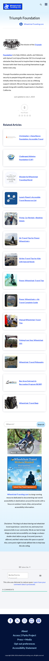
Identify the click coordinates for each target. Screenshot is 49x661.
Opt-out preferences (24, 643)
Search (41, 424)
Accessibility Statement (24, 648)
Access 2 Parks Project (24, 635)
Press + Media (24, 639)
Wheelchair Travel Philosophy (31, 362)
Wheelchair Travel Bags (28, 403)
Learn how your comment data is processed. (30, 583)
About (24, 631)
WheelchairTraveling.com (34, 24)
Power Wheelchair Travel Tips (31, 280)
